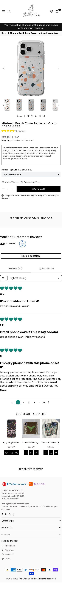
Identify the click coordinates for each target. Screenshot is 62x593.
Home (4, 33)
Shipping (6, 140)
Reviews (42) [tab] (15, 268)
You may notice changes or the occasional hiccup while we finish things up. (31, 26)
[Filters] (3, 278)
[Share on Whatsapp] (40, 116)
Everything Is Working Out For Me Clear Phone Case (11, 442)
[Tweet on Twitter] (28, 116)
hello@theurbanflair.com (15, 503)
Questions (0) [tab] (46, 268)
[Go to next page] (49, 402)
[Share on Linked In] (36, 116)
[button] (8, 131)
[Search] (9, 11)
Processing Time (32, 182)
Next (58, 68)
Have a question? (31, 256)
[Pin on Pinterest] (32, 116)
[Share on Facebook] (25, 116)
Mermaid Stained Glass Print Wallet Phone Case (51, 442)
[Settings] (51, 11)
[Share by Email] (43, 116)
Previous (4, 68)
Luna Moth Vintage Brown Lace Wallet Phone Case (31, 442)
